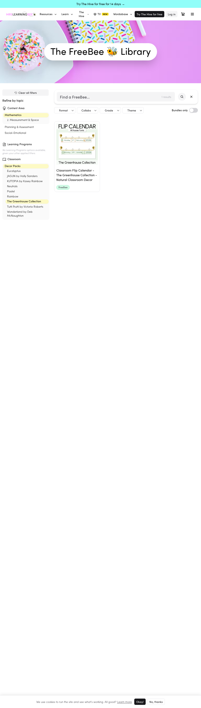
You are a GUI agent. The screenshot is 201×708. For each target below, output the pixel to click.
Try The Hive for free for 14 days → (100, 4)
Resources (46, 14)
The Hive (81, 14)
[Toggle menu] (192, 14)
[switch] (193, 110)
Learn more (124, 702)
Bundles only (180, 110)
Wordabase (120, 14)
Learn (65, 14)
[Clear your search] (191, 97)
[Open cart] (183, 14)
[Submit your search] (182, 97)
